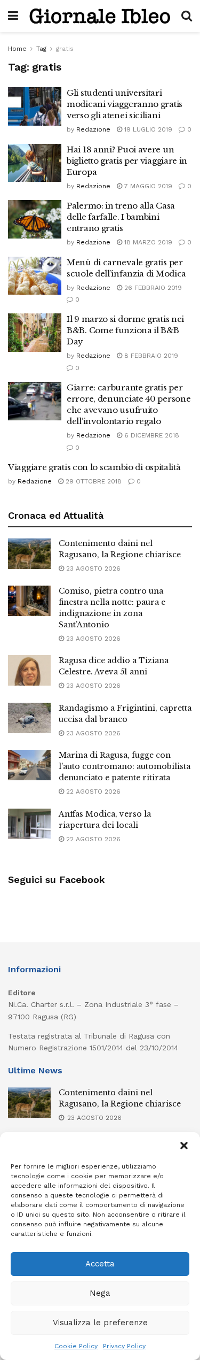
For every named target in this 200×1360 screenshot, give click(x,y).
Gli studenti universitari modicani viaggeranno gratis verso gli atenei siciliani (124, 104)
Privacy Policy (124, 1346)
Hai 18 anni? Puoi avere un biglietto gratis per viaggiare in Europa (127, 160)
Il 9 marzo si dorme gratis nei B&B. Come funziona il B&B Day (125, 330)
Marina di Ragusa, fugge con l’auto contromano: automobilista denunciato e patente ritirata (124, 766)
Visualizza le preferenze (100, 1322)
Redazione (93, 129)
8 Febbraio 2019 (150, 355)
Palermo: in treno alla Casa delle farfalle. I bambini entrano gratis (121, 217)
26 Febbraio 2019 (152, 287)
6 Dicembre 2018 (150, 435)
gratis (65, 48)
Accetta (100, 1264)
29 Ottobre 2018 (92, 481)
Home (17, 48)
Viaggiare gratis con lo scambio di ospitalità (94, 467)
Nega (100, 1293)
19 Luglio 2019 (147, 129)
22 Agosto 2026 (92, 791)
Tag (41, 48)
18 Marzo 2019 (147, 242)
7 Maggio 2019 (147, 186)
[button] (184, 1145)
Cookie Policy (76, 1346)
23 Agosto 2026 (92, 568)
